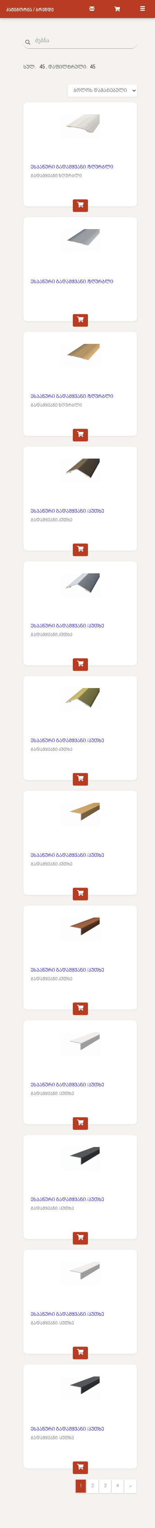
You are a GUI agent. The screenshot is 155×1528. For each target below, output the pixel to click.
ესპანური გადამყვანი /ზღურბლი (72, 167)
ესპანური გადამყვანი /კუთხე (67, 511)
